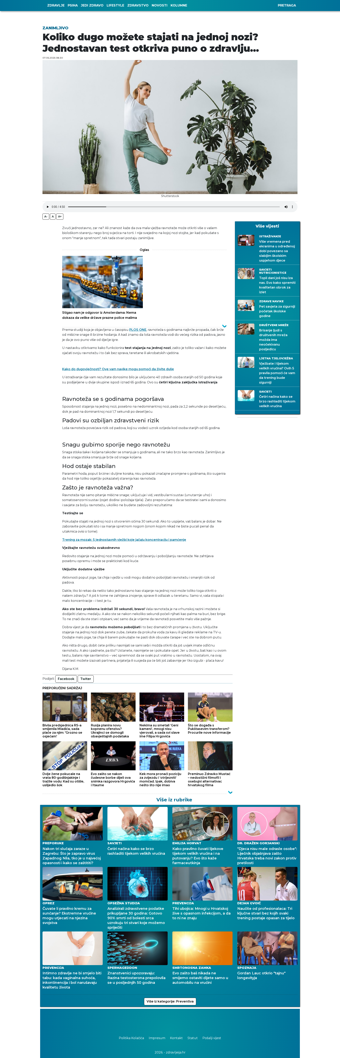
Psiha (73, 5)
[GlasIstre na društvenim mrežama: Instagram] (176, 1020)
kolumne (179, 5)
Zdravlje (56, 5)
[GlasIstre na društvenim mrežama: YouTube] (172, 1020)
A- (45, 216)
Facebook (66, 679)
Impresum (157, 1038)
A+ (60, 216)
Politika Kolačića (132, 1038)
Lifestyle (115, 5)
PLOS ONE (137, 330)
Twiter (85, 679)
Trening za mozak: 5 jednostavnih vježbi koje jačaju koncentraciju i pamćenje (124, 540)
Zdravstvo (138, 5)
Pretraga (287, 5)
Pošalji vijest (211, 1038)
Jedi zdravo (92, 5)
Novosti (159, 5)
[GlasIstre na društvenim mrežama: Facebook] (164, 1020)
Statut (193, 1038)
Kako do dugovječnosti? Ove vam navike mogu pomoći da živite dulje (118, 369)
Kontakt (177, 1038)
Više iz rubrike (174, 800)
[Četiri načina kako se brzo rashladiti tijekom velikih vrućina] (151, 799)
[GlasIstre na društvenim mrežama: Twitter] (168, 1020)
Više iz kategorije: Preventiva (170, 1001)
